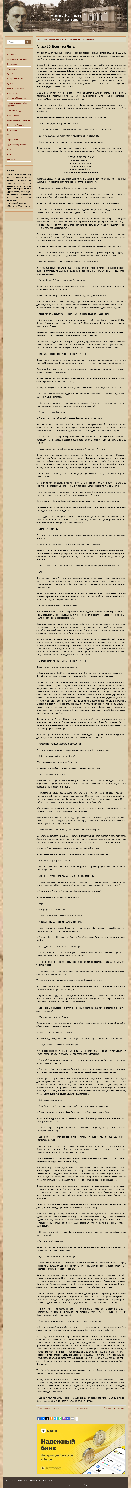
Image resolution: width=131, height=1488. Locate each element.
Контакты (11, 159)
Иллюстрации (13, 115)
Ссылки (10, 154)
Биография (12, 64)
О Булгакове (12, 69)
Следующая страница (114, 1408)
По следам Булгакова (16, 125)
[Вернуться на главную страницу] (65, 16)
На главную (12, 54)
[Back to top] (125, 1482)
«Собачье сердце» (14, 110)
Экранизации (12, 140)
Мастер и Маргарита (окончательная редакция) (72, 39)
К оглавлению (81, 1408)
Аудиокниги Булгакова (16, 144)
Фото (9, 135)
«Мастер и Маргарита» (16, 98)
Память (10, 149)
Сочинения (12, 93)
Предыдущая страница (48, 1408)
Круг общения (13, 74)
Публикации (12, 130)
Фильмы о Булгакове (15, 88)
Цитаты (10, 83)
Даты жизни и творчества (17, 59)
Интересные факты (15, 79)
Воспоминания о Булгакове (18, 120)
